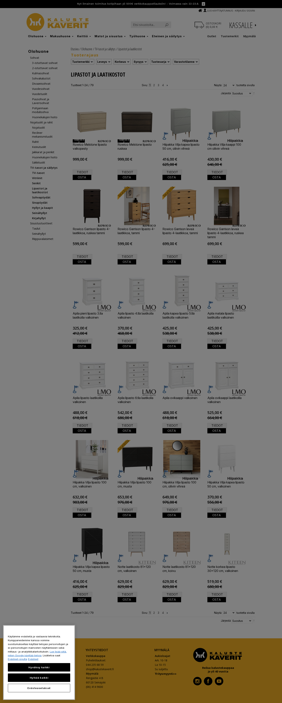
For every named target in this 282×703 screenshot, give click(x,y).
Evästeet (33, 659)
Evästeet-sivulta (17, 659)
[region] (39, 662)
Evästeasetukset (39, 688)
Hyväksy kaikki (38, 667)
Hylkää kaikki (39, 677)
